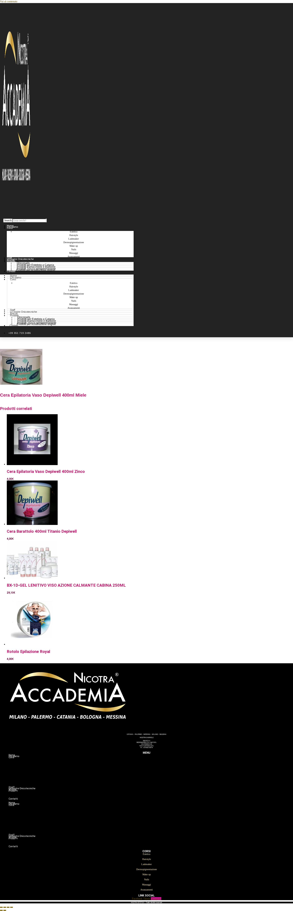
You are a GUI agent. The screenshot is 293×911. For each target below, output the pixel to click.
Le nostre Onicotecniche (23, 311)
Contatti (11, 271)
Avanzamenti (73, 256)
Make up (153, 775)
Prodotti (11, 261)
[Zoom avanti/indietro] (1, 907)
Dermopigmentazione (153, 771)
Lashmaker (153, 768)
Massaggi (153, 782)
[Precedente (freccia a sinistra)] (1, 910)
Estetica (153, 761)
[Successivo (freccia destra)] (4, 910)
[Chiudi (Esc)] (11, 907)
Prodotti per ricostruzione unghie (35, 270)
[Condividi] (8, 907)
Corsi (10, 228)
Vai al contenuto (8, 1)
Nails (153, 778)
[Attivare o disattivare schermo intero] (4, 907)
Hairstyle (153, 764)
